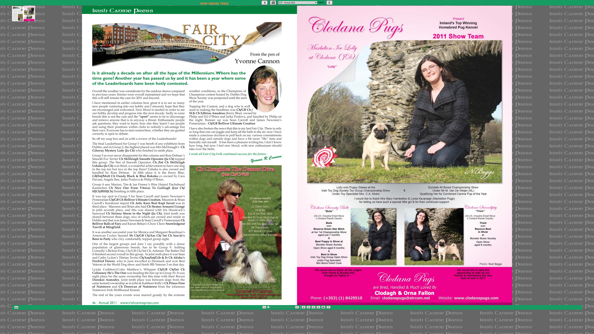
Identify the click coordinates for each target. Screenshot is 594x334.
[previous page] (264, 2)
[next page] (329, 2)
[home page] (273, 2)
